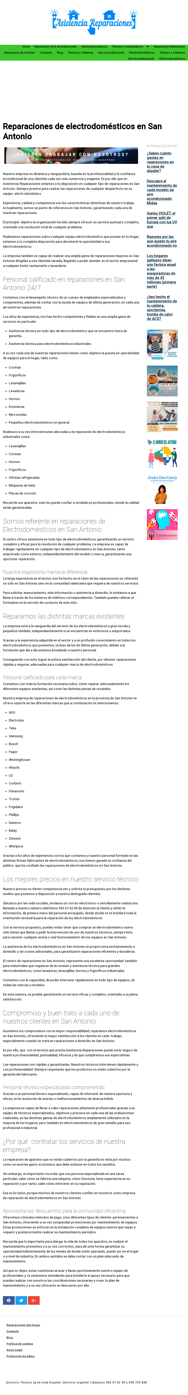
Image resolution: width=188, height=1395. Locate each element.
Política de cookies (20, 1343)
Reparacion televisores (169, 46)
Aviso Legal (15, 1349)
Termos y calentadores (127, 46)
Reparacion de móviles (19, 52)
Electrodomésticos (142, 52)
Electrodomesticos (94, 46)
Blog (60, 52)
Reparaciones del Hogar (23, 1325)
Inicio (26, 46)
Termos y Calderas (80, 52)
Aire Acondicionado (111, 52)
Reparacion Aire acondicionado (56, 46)
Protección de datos (21, 1356)
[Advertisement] (94, 88)
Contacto (46, 52)
